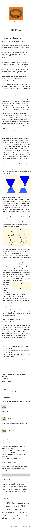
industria (9, 374)
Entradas (16, 29)
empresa (10, 484)
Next (12, 391)
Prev (5, 389)
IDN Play (4, 491)
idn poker (11, 47)
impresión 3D (13, 506)
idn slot (13, 71)
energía (26, 503)
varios (4, 494)
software (22, 491)
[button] (16, 14)
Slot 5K (24, 512)
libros (25, 487)
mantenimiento (7, 489)
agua (3, 503)
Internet (13, 487)
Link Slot (5, 509)
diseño (14, 503)
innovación (12, 509)
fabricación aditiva (5, 506)
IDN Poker (17, 518)
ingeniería (16, 374)
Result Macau (24, 515)
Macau (16, 484)
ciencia (3, 374)
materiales (23, 374)
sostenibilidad (11, 518)
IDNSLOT (21, 506)
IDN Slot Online (13, 491)
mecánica (4, 376)
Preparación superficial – (14, 458)
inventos (20, 487)
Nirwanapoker (20, 52)
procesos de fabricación (10, 515)
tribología (11, 381)
